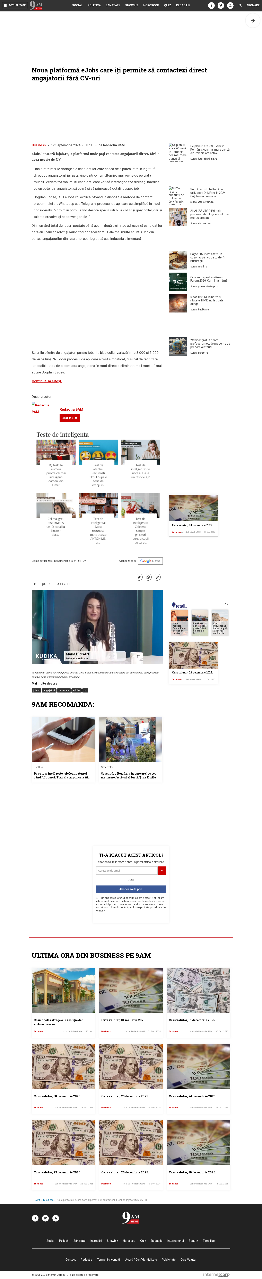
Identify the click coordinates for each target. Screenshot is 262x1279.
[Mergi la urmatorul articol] (253, 20)
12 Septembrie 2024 (65, 145)
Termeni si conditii (108, 1259)
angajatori (49, 690)
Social (77, 5)
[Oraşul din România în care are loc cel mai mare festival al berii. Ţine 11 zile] (130, 739)
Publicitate (169, 1259)
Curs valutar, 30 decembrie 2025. (57, 1096)
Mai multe (69, 418)
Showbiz (131, 5)
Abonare (253, 5)
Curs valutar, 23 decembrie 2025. (192, 672)
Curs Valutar (188, 1259)
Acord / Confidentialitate (141, 1259)
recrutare (64, 690)
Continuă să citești (47, 381)
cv (85, 690)
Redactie (183, 5)
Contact (71, 1259)
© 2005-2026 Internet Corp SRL (50, 1274)
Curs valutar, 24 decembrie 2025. (192, 525)
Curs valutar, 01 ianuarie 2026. (123, 1020)
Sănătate (113, 5)
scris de (191, 532)
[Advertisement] (199, 175)
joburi (36, 690)
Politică (94, 5)
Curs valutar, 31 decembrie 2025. (192, 1020)
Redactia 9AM (114, 145)
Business (39, 145)
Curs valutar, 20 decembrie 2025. (125, 1172)
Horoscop (151, 5)
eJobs (76, 690)
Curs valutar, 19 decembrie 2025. (192, 1172)
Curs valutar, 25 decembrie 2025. (125, 1096)
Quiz (167, 5)
